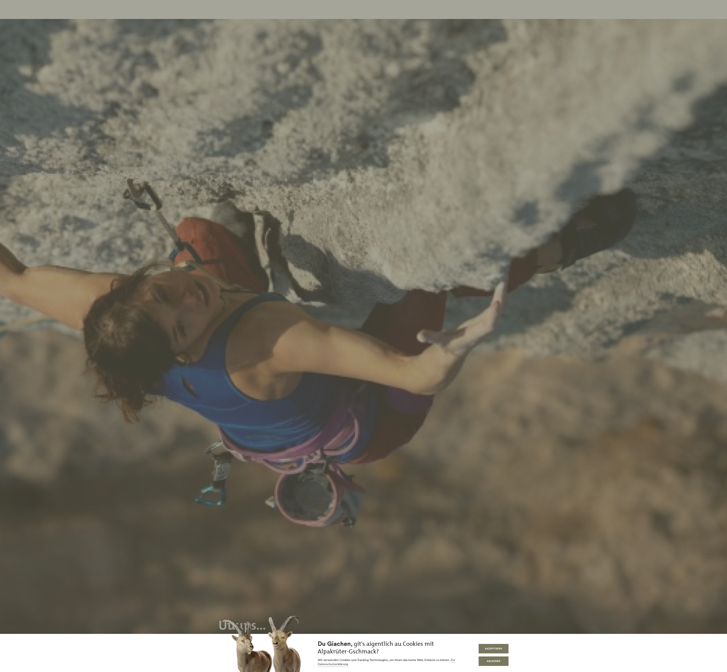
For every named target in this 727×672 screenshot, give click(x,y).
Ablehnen (493, 661)
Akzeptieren (493, 648)
